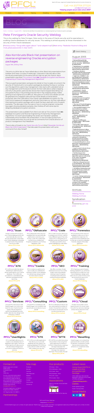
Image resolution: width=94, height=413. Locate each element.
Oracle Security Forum (34, 125)
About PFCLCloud (80, 313)
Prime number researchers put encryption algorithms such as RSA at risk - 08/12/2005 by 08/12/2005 (81, 99)
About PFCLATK (14, 281)
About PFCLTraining (80, 281)
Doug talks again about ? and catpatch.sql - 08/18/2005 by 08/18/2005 (81, 126)
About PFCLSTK (36, 350)
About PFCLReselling (80, 350)
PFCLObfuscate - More (55, 369)
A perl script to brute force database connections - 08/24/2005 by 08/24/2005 (81, 149)
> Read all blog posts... (80, 381)
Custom (58, 301)
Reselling (46, 13)
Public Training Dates (78, 388)
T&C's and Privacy (44, 400)
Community (81, 2)
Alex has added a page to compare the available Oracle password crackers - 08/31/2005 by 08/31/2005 (81, 183)
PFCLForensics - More (55, 373)
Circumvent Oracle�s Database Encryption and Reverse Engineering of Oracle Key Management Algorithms (35, 78)
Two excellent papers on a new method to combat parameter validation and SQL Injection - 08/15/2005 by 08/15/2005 (81, 110)
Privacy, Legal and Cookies (63, 2)
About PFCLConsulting (36, 311)
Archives (10, 31)
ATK (14, 266)
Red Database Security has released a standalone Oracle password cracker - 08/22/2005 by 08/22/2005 (81, 138)
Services (21, 13)
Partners (58, 13)
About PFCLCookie (36, 277)
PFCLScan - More (53, 367)
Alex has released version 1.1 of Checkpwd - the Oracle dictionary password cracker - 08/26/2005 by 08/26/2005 (81, 164)
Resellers (28, 375)
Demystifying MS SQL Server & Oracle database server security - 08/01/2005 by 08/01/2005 (81, 62)
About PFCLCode (58, 245)
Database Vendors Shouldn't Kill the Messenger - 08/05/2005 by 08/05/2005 (81, 72)
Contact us (29, 384)
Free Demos (74, 2)
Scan (14, 230)
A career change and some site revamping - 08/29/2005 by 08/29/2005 (81, 177)
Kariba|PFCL (50, 402)
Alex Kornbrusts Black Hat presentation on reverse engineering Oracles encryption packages (33, 58)
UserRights (14, 337)
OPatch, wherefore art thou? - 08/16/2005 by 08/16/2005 (79, 116)
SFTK (58, 337)
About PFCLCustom (58, 313)
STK (36, 337)
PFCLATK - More (53, 375)
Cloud (79, 301)
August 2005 (17, 31)
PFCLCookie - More (54, 378)
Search (54, 2)
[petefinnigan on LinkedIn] (73, 395)
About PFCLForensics (79, 245)
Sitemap (52, 400)
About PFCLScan (14, 245)
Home (5, 31)
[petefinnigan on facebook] (76, 395)
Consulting (36, 301)
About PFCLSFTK (58, 353)
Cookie (36, 266)
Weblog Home (78, 194)
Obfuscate (36, 230)
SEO (58, 266)
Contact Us (88, 2)
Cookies (28, 380)
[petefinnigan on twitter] (80, 395)
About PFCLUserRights (15, 352)
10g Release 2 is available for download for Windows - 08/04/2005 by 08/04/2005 (81, 68)
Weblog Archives (79, 196)
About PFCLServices (14, 316)
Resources (85, 13)
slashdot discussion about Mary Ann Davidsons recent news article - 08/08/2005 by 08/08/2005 (81, 83)
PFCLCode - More (53, 371)
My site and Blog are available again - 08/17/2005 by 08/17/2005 (80, 121)
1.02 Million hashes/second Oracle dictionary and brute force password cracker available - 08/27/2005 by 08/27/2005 (81, 171)
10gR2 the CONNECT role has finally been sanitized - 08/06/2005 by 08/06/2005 (80, 77)
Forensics (80, 230)
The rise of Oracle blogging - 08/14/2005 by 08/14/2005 (81, 104)
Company (71, 13)
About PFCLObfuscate (36, 245)
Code (58, 230)
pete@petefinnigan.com (83, 8)
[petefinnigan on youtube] (83, 395)
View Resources (30, 373)
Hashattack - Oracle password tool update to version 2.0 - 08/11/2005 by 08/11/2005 (80, 92)
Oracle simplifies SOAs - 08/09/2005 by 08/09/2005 (80, 87)
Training (33, 13)
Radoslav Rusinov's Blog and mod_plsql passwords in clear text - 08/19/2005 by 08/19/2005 (81, 132)
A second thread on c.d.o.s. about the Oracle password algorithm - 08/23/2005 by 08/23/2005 (81, 144)
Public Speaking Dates (78, 386)
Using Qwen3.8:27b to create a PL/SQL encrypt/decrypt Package (81, 370)
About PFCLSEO (58, 279)
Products (8, 13)
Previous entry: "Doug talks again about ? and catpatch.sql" (28, 46)
